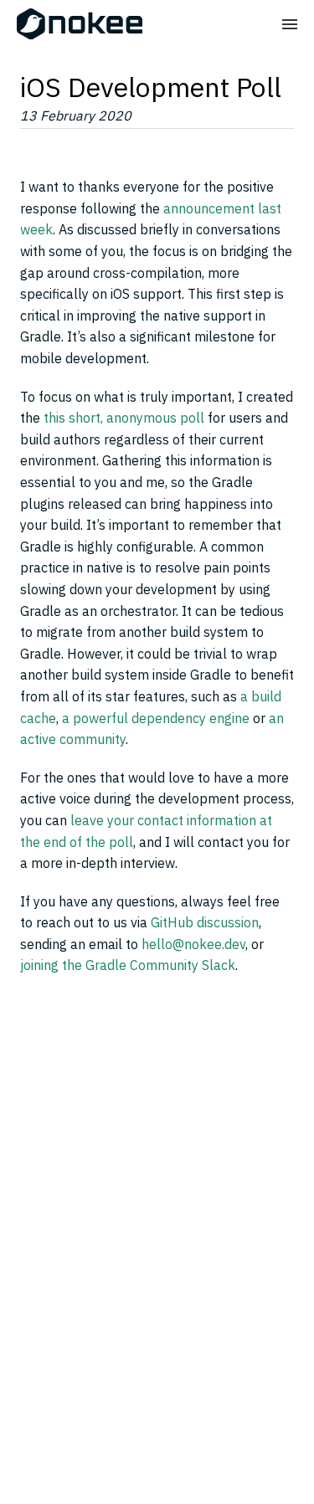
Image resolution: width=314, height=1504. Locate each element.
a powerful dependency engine (156, 718)
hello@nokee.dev (193, 944)
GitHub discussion (205, 922)
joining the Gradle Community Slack (127, 965)
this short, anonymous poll (124, 417)
